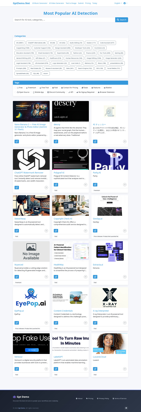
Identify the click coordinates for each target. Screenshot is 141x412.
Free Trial (45, 87)
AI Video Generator (56, 3)
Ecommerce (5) (100, 48)
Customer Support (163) (42, 48)
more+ (45, 73)
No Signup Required (86, 92)
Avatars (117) (91, 43)
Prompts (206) (21, 68)
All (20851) (19, 43)
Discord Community (57, 92)
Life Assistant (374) (41, 63)
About (80, 398)
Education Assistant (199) (25, 53)
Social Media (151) (113, 68)
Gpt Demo (23, 396)
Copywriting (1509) (22, 48)
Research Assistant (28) (54, 68)
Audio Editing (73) (76, 43)
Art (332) (62, 43)
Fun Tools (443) (105, 53)
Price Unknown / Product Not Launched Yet (106, 236)
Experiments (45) (63, 53)
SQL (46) (36, 73)
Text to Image (71, 3)
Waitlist (108, 87)
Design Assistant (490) (62, 48)
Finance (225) (90, 53)
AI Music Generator (39, 3)
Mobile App (39, 92)
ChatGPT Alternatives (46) (37, 43)
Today (94, 3)
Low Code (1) (75, 63)
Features (96, 87)
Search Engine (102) (85, 68)
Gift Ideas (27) (40, 58)
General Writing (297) (23, 58)
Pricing (88, 3)
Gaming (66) (119, 53)
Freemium (32, 87)
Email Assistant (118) (45, 53)
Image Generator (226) (113, 58)
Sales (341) (69, 68)
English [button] (118, 3)
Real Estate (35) (36, 68)
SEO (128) (99, 68)
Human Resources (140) (74, 58)
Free (21, 87)
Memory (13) (89, 63)
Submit (81, 3)
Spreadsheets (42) (22, 73)
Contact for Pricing (70, 87)
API (71, 92)
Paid (56, 87)
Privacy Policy (104, 398)
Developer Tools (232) (82, 48)
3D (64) (52, 43)
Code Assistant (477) (107, 43)
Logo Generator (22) (60, 63)
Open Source (24, 92)
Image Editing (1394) (94, 58)
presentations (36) (116, 63)
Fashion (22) (77, 53)
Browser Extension (107, 92)
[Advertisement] (63, 29)
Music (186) (102, 63)
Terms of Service (120, 398)
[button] (125, 3)
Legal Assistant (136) (23, 63)
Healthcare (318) (55, 58)
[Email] (126, 408)
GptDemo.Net (21, 3)
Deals (85, 87)
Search (123, 19)
